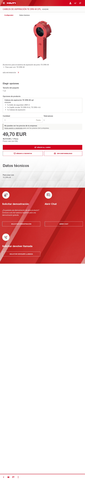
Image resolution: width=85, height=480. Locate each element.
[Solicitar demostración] (8, 477)
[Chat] (13, 477)
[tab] (9, 15)
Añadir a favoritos (24, 153)
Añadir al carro (44, 147)
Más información (9, 72)
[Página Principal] (11, 3)
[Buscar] (80, 3)
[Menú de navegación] (3, 3)
